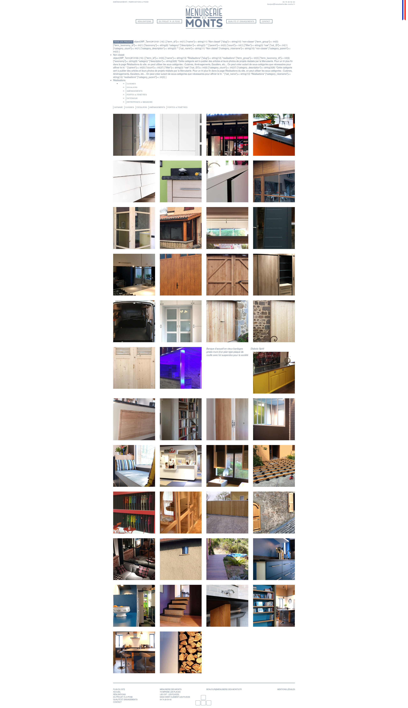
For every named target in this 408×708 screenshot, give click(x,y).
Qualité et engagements (241, 21)
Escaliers (132, 87)
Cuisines (131, 84)
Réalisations (144, 21)
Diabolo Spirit (257, 348)
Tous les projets (123, 42)
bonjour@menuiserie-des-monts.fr (281, 4)
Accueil (117, 691)
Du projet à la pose (169, 21)
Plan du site (119, 689)
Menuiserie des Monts (204, 17)
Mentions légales (286, 689)
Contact (266, 21)
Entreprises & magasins (140, 102)
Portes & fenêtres (137, 95)
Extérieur (132, 98)
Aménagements (134, 91)
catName (118, 107)
